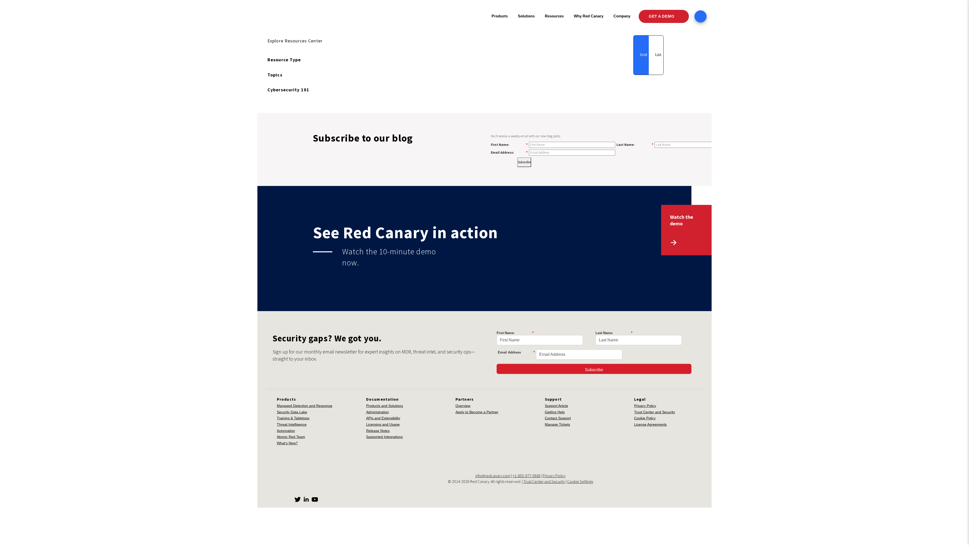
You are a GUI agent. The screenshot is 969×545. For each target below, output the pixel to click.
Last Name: (634, 145)
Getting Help (555, 412)
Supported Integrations (384, 437)
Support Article (556, 406)
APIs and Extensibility (383, 418)
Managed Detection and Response (304, 406)
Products (500, 16)
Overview (462, 406)
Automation (286, 431)
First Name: (509, 145)
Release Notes (378, 431)
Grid (643, 54)
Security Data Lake (292, 412)
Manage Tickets (557, 424)
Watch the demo (681, 220)
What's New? (287, 443)
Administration (377, 412)
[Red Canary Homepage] (302, 16)
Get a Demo (662, 16)
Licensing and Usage (383, 424)
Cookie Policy (645, 418)
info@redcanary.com (492, 475)
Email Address (516, 352)
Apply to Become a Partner (476, 412)
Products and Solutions (384, 406)
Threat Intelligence (292, 424)
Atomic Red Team (291, 437)
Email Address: (509, 152)
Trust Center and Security (654, 412)
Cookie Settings (580, 481)
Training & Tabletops (293, 418)
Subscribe (524, 162)
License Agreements (650, 424)
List (658, 54)
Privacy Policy (645, 406)
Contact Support (558, 418)
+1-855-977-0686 (527, 475)
